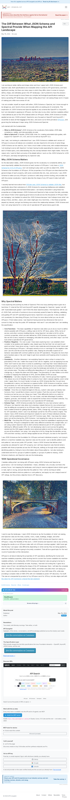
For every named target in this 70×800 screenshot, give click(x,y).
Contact (44, 795)
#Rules (19, 585)
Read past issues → (9, 656)
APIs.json (61, 120)
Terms (63, 795)
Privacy (64, 797)
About (38, 795)
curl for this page (10, 744)
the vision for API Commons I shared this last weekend (20, 579)
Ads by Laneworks (65, 19)
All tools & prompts (35, 733)
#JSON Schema (5, 585)
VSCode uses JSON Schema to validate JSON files (43, 184)
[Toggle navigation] (66, 7)
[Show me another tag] (65, 603)
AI (65, 24)
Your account (57, 769)
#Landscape (25, 585)
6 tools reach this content (12, 730)
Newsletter (57, 795)
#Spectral (13, 585)
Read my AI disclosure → (51, 1)
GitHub (50, 795)
